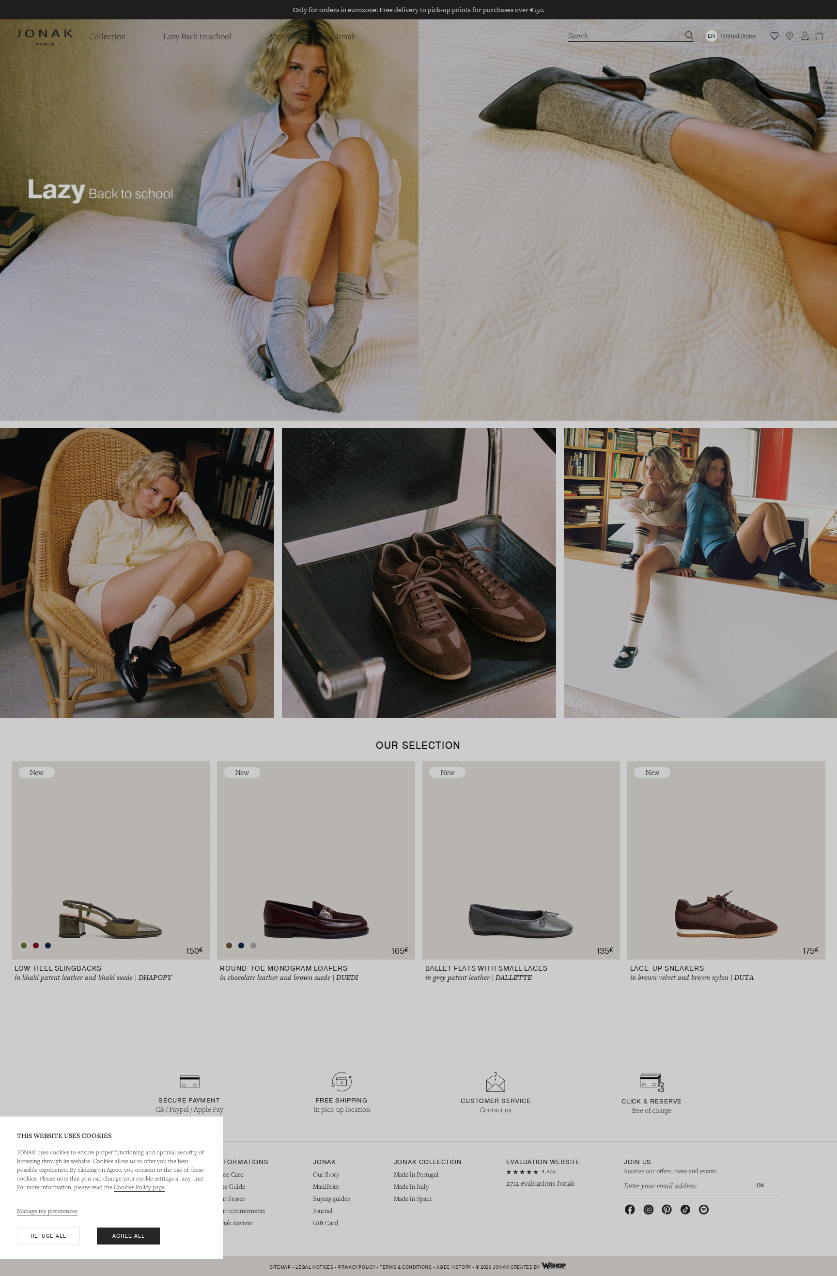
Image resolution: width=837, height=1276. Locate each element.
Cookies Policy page (139, 1187)
